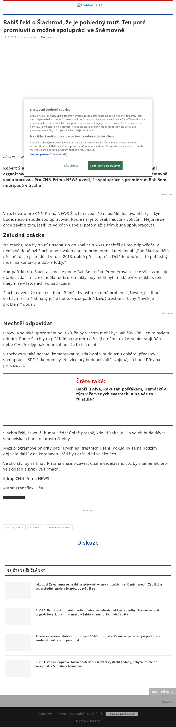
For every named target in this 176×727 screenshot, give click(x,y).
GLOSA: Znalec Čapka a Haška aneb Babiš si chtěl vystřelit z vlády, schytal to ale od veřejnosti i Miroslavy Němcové (96, 664)
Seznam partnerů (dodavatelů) (48, 154)
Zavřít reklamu (162, 691)
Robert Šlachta (59, 527)
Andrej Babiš (14, 527)
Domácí (46, 37)
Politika (35, 527)
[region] (88, 138)
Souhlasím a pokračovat (105, 165)
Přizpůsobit (71, 165)
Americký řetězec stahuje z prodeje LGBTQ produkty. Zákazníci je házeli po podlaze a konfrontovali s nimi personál (97, 638)
